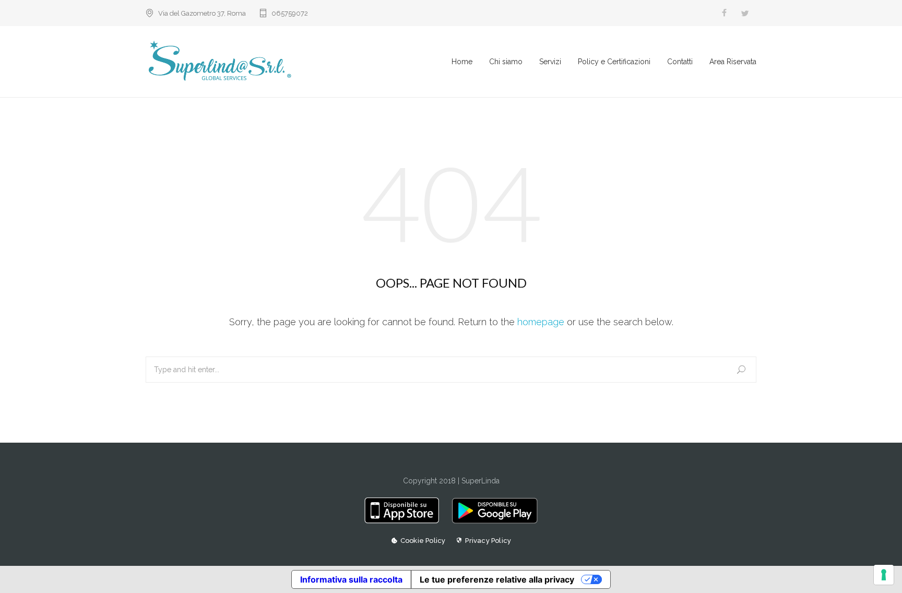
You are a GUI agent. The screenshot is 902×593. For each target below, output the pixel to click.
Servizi (550, 61)
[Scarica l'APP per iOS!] (405, 521)
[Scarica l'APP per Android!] (492, 521)
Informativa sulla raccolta (351, 579)
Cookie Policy (423, 540)
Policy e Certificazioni (614, 61)
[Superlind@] (299, 61)
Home (462, 61)
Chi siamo (506, 61)
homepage (540, 321)
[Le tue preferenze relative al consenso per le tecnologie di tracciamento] (884, 575)
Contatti (680, 61)
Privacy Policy (488, 540)
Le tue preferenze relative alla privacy (497, 579)
